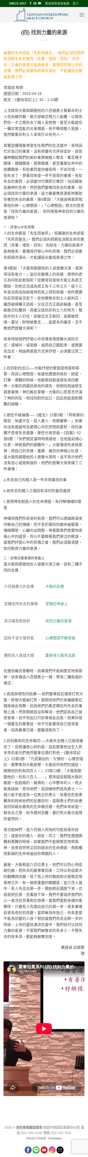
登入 (76, 3)
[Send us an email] (35, 3)
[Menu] (81, 14)
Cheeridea (55, 1138)
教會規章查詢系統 (57, 3)
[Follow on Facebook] (30, 3)
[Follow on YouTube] (39, 3)
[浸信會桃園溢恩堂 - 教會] (41, 14)
